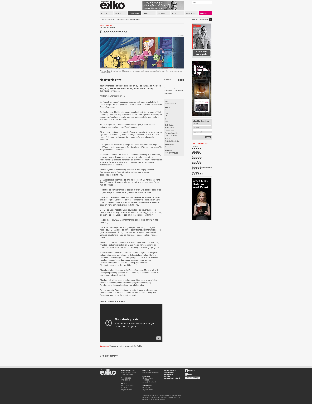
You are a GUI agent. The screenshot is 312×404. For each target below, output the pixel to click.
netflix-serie (179, 90)
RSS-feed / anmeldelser (200, 19)
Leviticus (195, 146)
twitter (190, 374)
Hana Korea (196, 152)
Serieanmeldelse (122, 19)
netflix (172, 90)
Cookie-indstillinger (192, 378)
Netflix (176, 153)
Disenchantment (134, 19)
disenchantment (169, 88)
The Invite (195, 172)
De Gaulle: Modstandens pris (202, 167)
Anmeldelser (111, 19)
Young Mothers (197, 162)
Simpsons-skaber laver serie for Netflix (125, 346)
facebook (191, 370)
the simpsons (168, 93)
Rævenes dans (197, 157)
